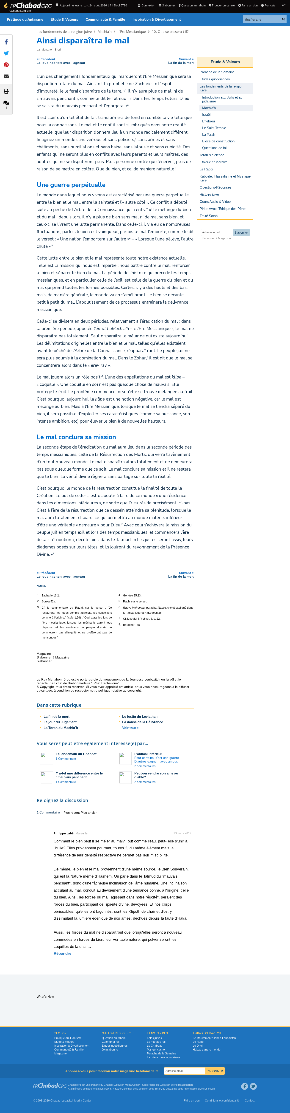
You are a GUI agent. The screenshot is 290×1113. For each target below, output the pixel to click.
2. (38, 601)
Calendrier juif (110, 1041)
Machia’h (105, 31)
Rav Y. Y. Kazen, (113, 1088)
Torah (158, 1088)
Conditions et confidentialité (222, 1100)
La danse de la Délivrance (142, 722)
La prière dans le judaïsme (163, 1057)
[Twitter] (253, 1086)
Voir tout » (130, 728)
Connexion (148, 5)
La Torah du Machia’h (61, 728)
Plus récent (72, 812)
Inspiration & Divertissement (157, 19)
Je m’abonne (110, 1049)
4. (120, 595)
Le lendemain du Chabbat (76, 754)
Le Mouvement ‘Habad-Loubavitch (214, 1038)
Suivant (181, 61)
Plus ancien (89, 812)
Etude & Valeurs (64, 19)
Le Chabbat (154, 1045)
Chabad (108, 1084)
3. (38, 607)
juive (200, 1088)
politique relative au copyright (119, 690)
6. (120, 607)
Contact (249, 1100)
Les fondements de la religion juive (64, 31)
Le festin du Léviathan (139, 716)
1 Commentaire (66, 758)
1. (38, 595)
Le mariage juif (156, 1041)
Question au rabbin (193, 5)
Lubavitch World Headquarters (176, 1084)
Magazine (60, 1053)
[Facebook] (244, 1086)
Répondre (62, 953)
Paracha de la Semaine (161, 1053)
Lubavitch (118, 1084)
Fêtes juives (154, 1038)
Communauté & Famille (105, 19)
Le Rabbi (198, 1041)
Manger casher (156, 1049)
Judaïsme (171, 1088)
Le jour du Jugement (60, 722)
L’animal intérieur (148, 754)
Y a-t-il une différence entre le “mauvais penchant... (79, 775)
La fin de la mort (56, 716)
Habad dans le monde (207, 1049)
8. (120, 624)
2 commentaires (145, 766)
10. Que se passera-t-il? (170, 31)
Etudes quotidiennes (114, 1045)
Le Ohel (198, 1045)
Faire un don (249, 5)
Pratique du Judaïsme (25, 19)
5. (120, 601)
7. (120, 618)
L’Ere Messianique (132, 31)
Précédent (61, 61)
